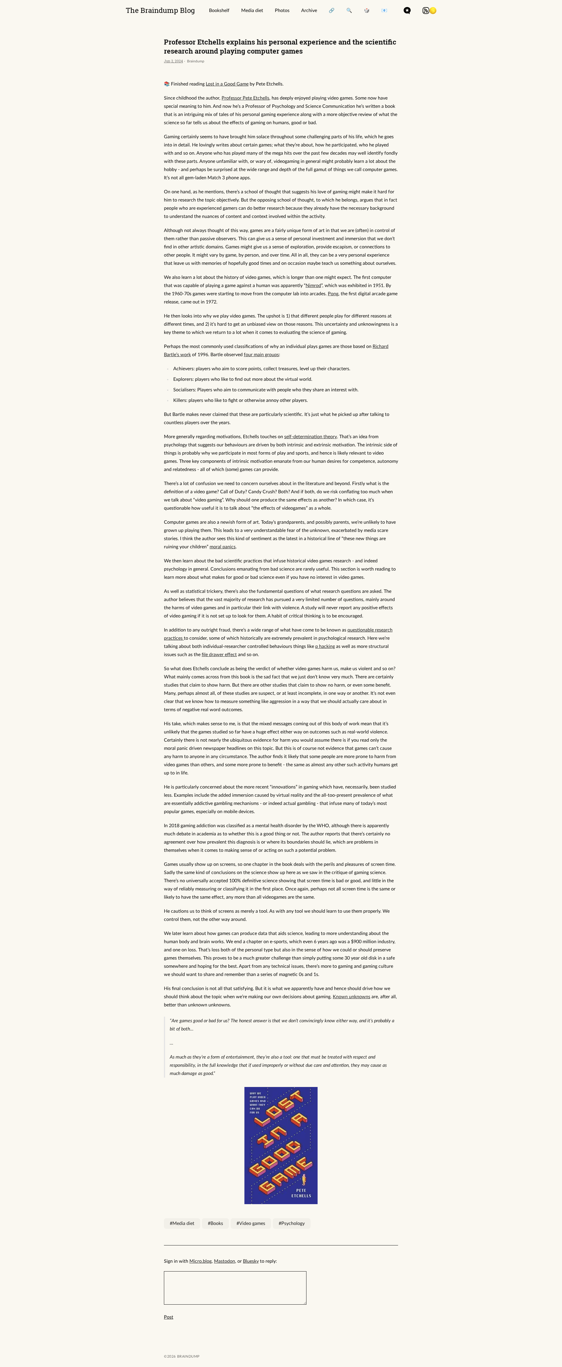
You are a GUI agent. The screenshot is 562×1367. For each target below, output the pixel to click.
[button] (432, 10)
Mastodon (224, 1261)
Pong (333, 293)
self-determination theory (310, 436)
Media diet (252, 10)
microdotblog (407, 10)
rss (425, 10)
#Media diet (182, 1223)
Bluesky (251, 1261)
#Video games (251, 1223)
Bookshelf (219, 10)
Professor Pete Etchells (245, 98)
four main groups (261, 354)
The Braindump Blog (160, 10)
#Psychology (292, 1223)
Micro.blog (200, 1261)
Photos (282, 10)
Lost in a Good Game (227, 84)
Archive (309, 10)
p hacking (325, 646)
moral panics (223, 547)
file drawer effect (219, 654)
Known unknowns (351, 996)
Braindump (188, 1356)
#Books (215, 1223)
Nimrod (313, 285)
